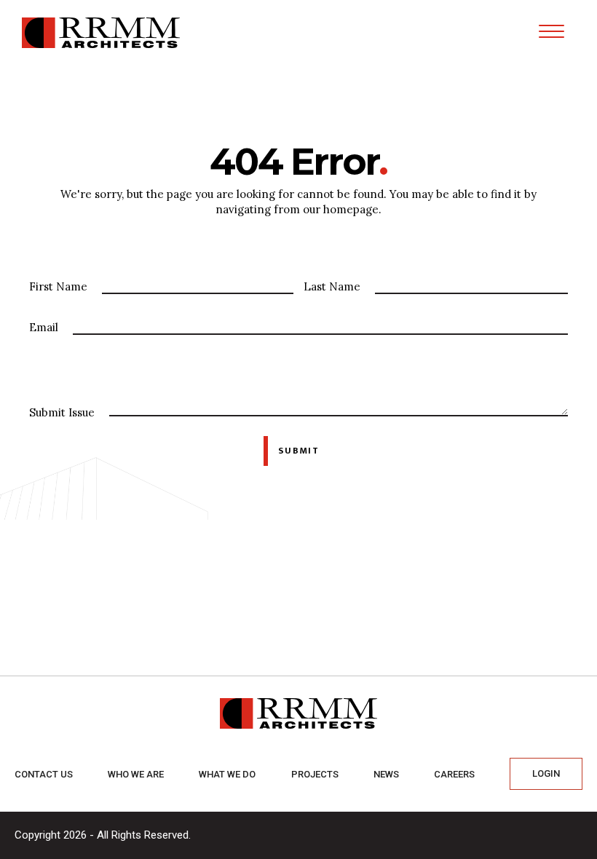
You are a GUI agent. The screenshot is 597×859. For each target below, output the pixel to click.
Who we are (136, 774)
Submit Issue (62, 412)
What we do (227, 774)
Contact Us (44, 774)
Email (43, 327)
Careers (454, 774)
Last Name (332, 286)
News (386, 774)
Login (546, 773)
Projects (315, 774)
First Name (58, 286)
